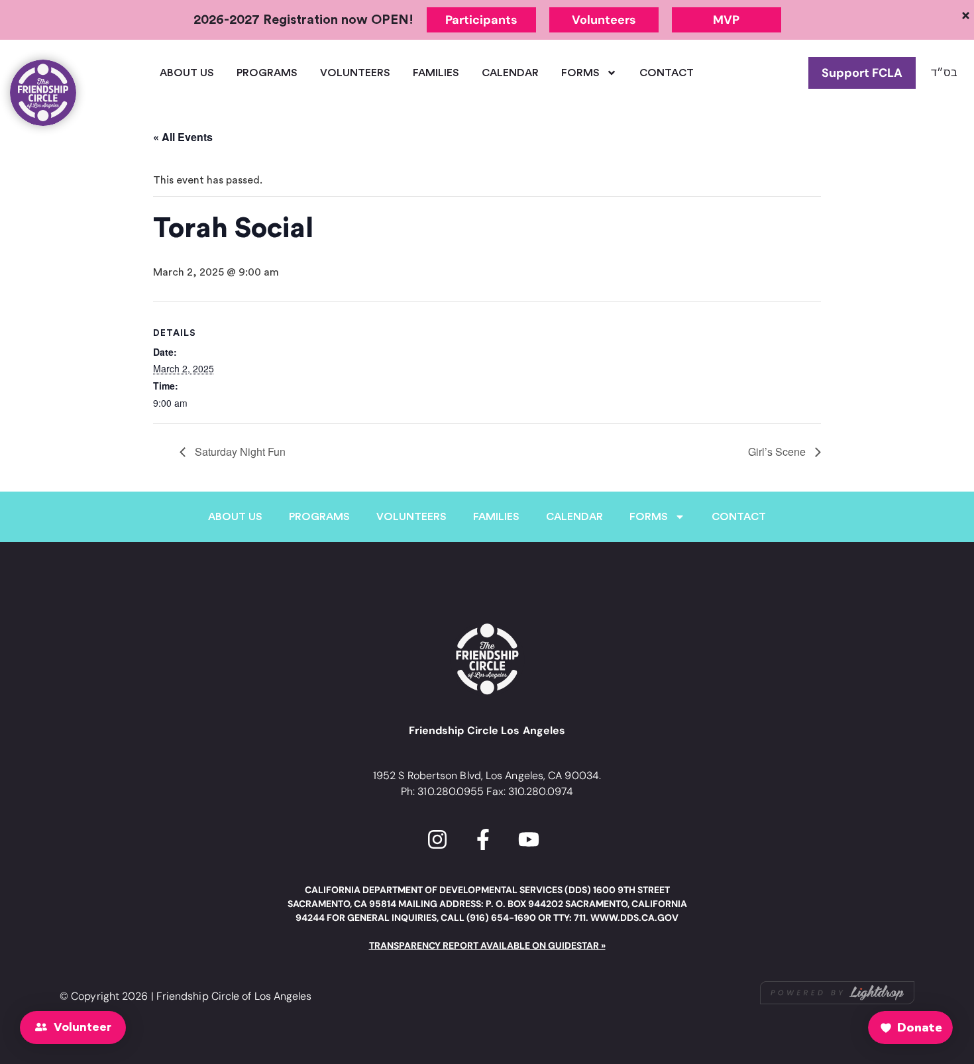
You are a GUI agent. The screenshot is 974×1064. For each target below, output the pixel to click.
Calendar (510, 73)
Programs (267, 73)
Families (436, 73)
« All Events (183, 136)
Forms (580, 73)
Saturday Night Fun (239, 451)
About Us (187, 73)
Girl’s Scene (778, 451)
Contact (666, 73)
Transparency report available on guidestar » (487, 945)
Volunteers (355, 73)
